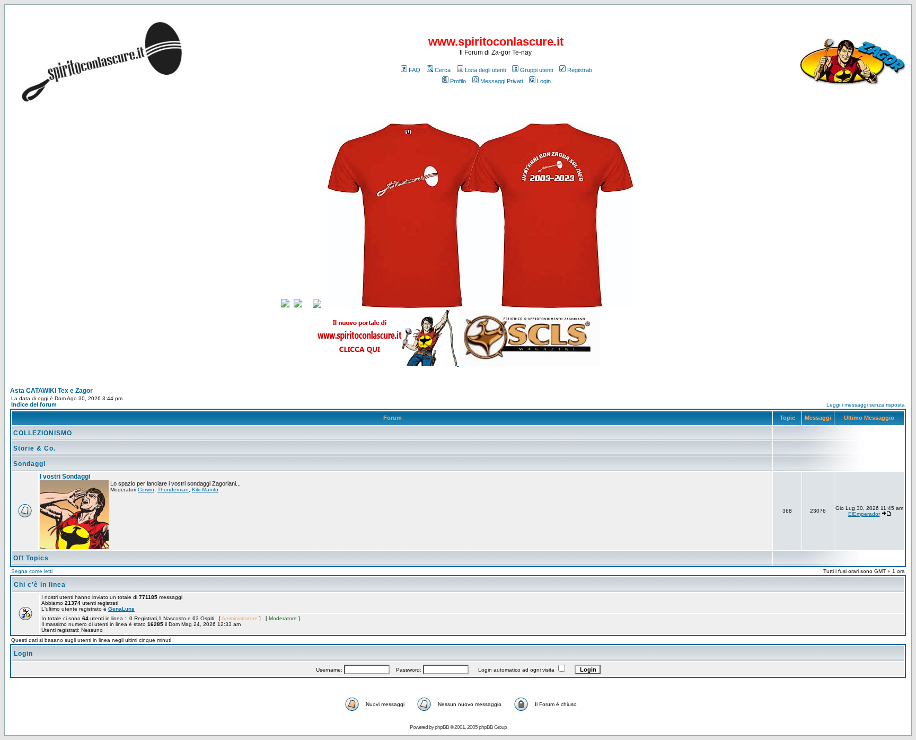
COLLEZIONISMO (42, 433)
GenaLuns (121, 609)
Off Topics (31, 558)
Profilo (458, 81)
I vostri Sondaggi (65, 476)
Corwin (146, 489)
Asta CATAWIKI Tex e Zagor (51, 390)
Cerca (443, 70)
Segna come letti (31, 571)
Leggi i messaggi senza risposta (865, 405)
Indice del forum (34, 404)
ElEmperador (864, 514)
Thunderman (173, 489)
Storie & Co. (34, 448)
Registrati (579, 70)
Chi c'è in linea (40, 584)
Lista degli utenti (485, 70)
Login (544, 81)
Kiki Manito (205, 489)
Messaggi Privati (501, 81)
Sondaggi (29, 464)
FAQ (414, 70)
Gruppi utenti (536, 70)
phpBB (442, 727)
